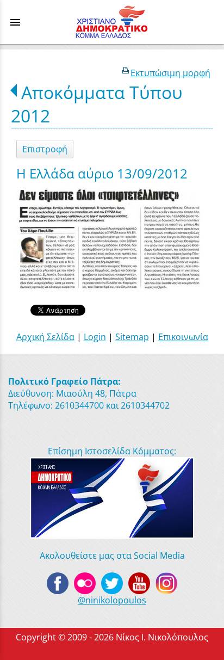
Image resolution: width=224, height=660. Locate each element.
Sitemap (132, 337)
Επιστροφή (44, 149)
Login (95, 337)
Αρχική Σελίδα (45, 337)
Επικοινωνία (183, 337)
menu (15, 22)
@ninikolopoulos (112, 600)
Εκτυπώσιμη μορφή (170, 73)
